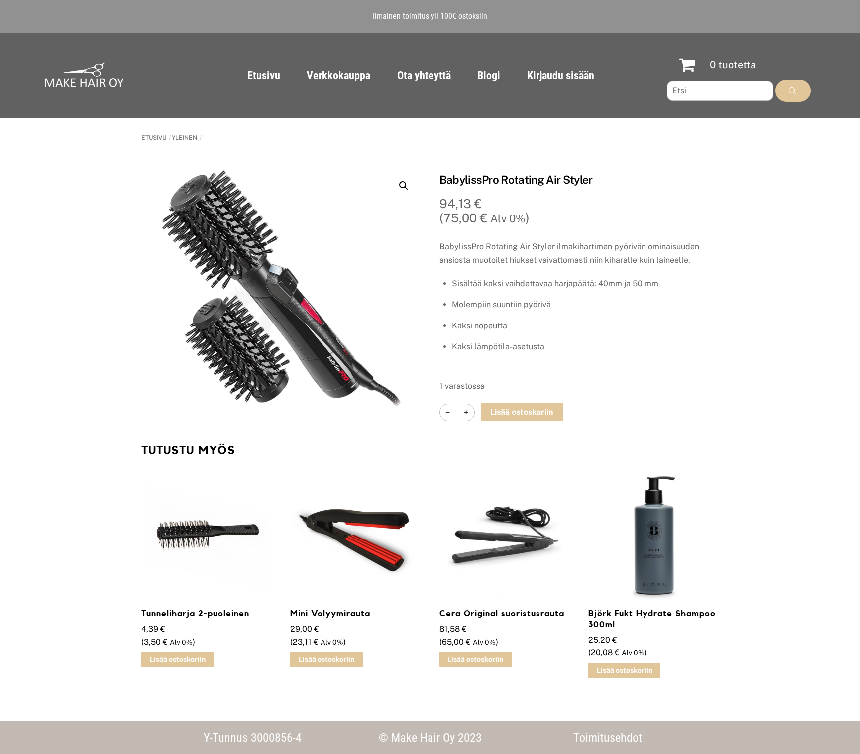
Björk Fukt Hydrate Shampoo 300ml (652, 619)
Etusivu (263, 75)
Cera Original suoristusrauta (501, 613)
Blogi (488, 75)
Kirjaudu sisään (560, 75)
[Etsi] (793, 91)
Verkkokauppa (338, 75)
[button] (404, 186)
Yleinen (184, 137)
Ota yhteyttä (424, 75)
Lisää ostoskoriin (521, 412)
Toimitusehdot (607, 738)
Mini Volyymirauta (330, 613)
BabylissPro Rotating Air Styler (516, 179)
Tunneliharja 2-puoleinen (195, 613)
